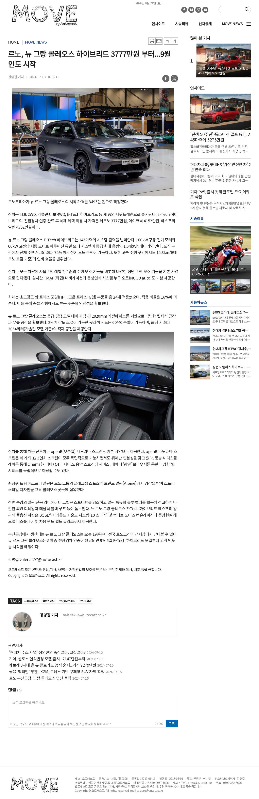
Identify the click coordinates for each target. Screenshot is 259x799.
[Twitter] (174, 80)
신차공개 (205, 23)
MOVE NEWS (232, 23)
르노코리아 (85, 601)
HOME (13, 42)
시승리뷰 (181, 23)
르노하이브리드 (67, 601)
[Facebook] (166, 80)
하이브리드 (48, 601)
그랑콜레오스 (31, 601)
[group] (220, 252)
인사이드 (158, 23)
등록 (172, 723)
